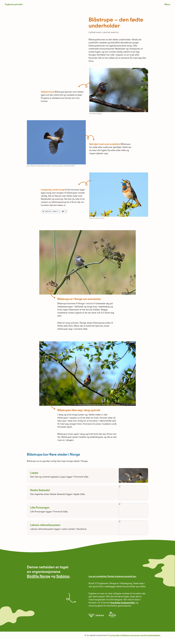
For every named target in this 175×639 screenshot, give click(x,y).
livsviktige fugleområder (122, 602)
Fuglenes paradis (14, 4)
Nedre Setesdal (40, 490)
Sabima (62, 576)
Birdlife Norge (38, 576)
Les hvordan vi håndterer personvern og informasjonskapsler (134, 635)
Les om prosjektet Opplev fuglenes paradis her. (112, 576)
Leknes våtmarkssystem (45, 525)
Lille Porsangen (39, 507)
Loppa (34, 472)
